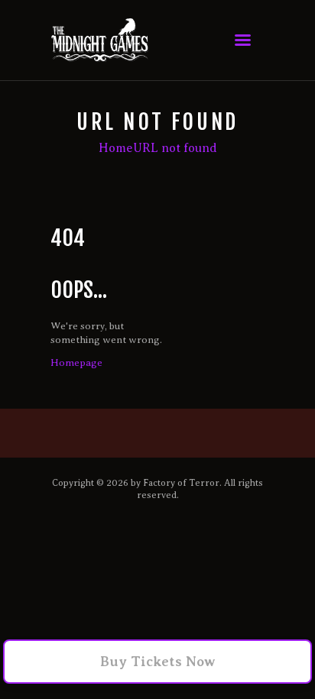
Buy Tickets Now (158, 661)
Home (116, 148)
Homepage (76, 362)
